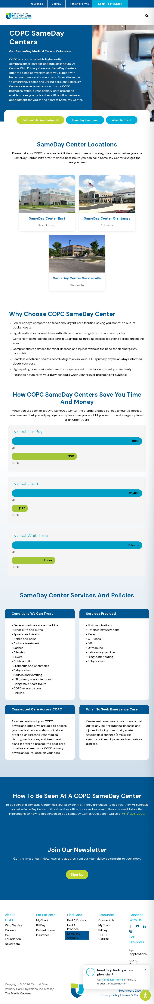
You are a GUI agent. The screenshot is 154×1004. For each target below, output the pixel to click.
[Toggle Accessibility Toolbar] (145, 995)
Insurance (36, 3)
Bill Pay (56, 3)
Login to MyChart (110, 3)
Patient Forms (79, 3)
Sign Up (77, 874)
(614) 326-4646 (112, 979)
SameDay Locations (85, 120)
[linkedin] (144, 926)
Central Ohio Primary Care (27, 68)
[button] (147, 16)
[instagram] (130, 931)
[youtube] (137, 926)
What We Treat (121, 120)
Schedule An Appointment (40, 120)
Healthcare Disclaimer (134, 991)
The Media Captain (18, 993)
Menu (141, 16)
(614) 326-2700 (133, 814)
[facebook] (130, 926)
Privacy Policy (110, 995)
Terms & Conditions (135, 995)
